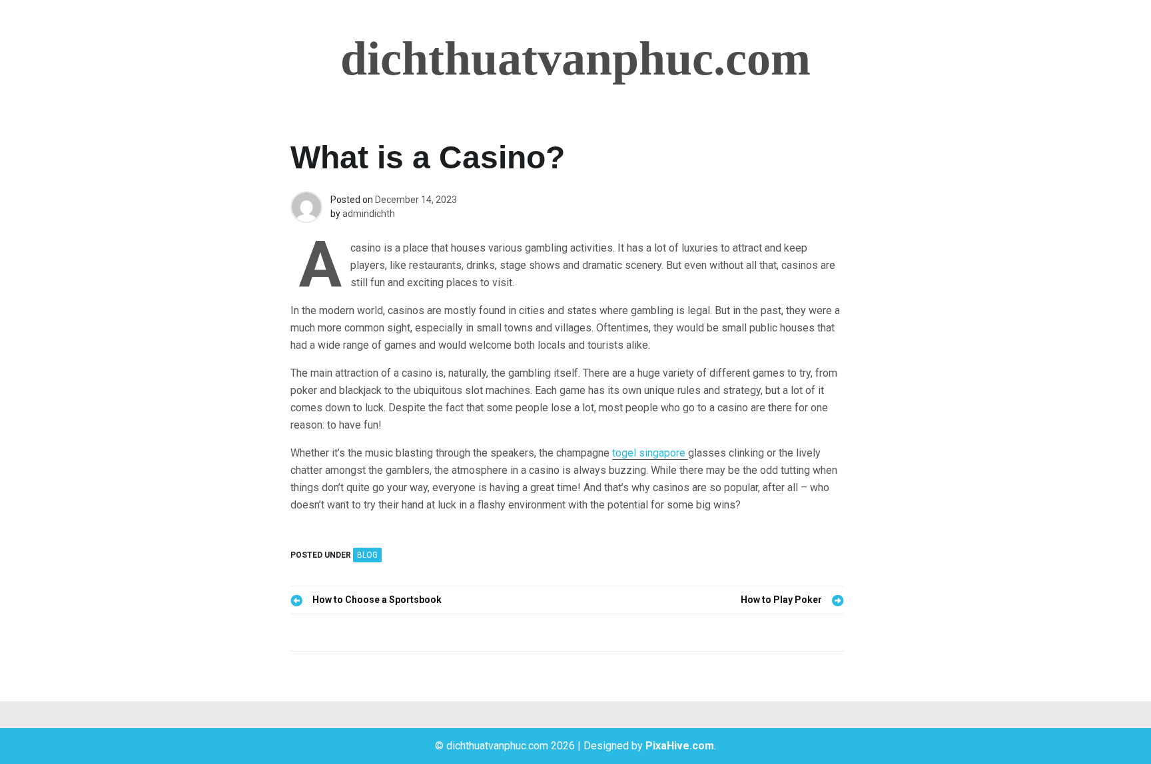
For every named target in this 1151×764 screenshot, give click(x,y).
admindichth (368, 213)
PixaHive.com (679, 745)
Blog (367, 555)
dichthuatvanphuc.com (575, 58)
